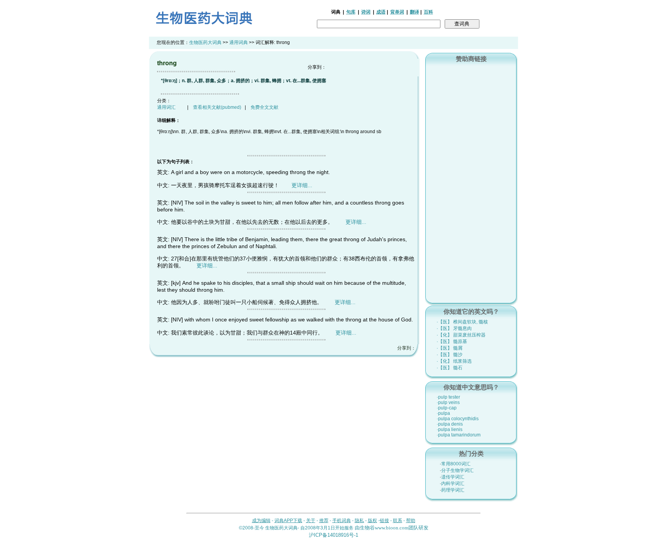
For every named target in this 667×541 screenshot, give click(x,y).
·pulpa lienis (449, 429)
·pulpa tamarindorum (459, 435)
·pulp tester (448, 397)
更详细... (301, 185)
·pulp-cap (447, 408)
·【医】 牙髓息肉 (454, 328)
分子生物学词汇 (457, 470)
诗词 (366, 12)
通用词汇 (166, 107)
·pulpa (443, 413)
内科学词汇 (452, 483)
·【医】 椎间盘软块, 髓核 (462, 322)
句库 (351, 12)
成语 (381, 12)
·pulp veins (448, 402)
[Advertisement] (471, 182)
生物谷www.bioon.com (384, 528)
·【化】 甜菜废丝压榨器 (461, 335)
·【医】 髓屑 (449, 348)
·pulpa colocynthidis (458, 418)
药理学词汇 (452, 490)
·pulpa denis (450, 424)
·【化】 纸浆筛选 (454, 361)
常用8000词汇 (456, 464)
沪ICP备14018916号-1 (333, 535)
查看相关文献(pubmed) (217, 107)
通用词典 (238, 42)
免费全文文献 (264, 107)
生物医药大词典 (205, 42)
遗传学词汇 (452, 477)
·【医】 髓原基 (452, 341)
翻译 (414, 12)
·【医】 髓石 (449, 367)
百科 (428, 12)
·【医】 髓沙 (449, 354)
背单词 (397, 12)
